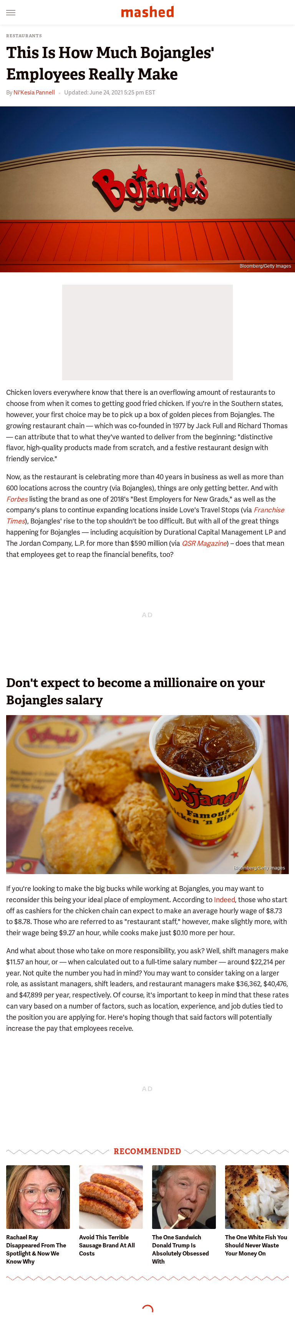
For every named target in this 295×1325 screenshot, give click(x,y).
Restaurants (24, 36)
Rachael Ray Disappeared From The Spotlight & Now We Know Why (36, 1249)
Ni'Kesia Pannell (34, 92)
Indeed (224, 899)
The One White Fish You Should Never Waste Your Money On (256, 1245)
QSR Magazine (204, 543)
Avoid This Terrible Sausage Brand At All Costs (107, 1245)
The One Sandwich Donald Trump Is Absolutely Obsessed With (180, 1249)
